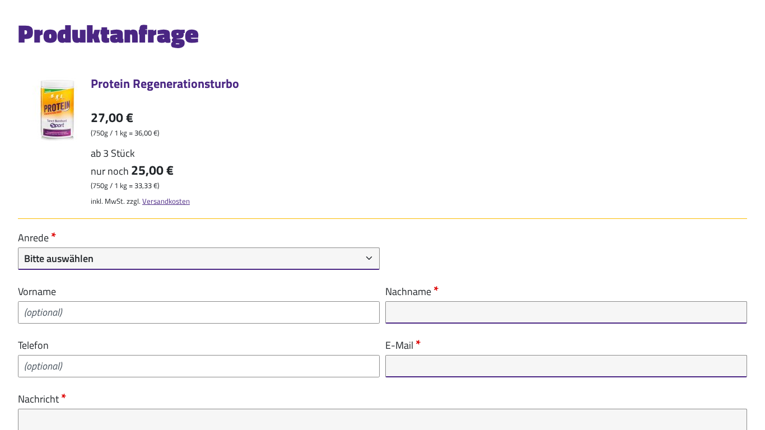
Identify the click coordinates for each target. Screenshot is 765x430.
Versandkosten (166, 201)
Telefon (33, 345)
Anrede (34, 237)
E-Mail (400, 345)
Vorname (37, 291)
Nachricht (39, 398)
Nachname (409, 291)
